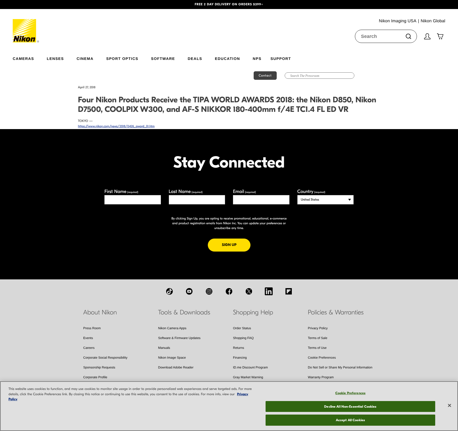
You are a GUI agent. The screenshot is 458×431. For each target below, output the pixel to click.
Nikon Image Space (172, 357)
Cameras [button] (23, 58)
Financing (240, 357)
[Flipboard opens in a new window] (289, 291)
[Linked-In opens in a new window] (269, 291)
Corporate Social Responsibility (105, 357)
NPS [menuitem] (257, 58)
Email (244, 191)
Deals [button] (195, 58)
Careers (89, 348)
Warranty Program (321, 377)
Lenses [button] (55, 58)
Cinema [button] (85, 58)
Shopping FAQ (243, 338)
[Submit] (408, 36)
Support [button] (280, 58)
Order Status (242, 328)
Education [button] (227, 58)
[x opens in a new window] (249, 291)
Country (311, 191)
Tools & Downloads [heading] (184, 312)
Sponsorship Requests (99, 367)
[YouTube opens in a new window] (189, 291)
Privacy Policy (318, 328)
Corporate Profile (95, 377)
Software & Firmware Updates (179, 338)
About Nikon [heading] (100, 312)
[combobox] (386, 36)
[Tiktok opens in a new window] (169, 291)
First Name (121, 191)
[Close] (449, 405)
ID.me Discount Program (250, 367)
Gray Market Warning (248, 377)
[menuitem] (30, 57)
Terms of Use (317, 348)
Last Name (186, 191)
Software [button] (163, 58)
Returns (238, 348)
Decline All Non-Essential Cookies (350, 406)
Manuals (164, 348)
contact (265, 75)
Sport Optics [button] (122, 58)
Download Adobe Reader (175, 367)
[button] (34, 4)
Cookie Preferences (322, 357)
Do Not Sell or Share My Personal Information (340, 367)
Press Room (92, 328)
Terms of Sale (317, 338)
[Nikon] (26, 25)
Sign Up (236, 244)
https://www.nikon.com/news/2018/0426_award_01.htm (116, 126)
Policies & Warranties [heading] (336, 312)
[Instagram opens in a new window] (209, 291)
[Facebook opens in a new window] (229, 291)
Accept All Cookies (350, 420)
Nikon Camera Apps (172, 328)
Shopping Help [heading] (253, 312)
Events (88, 338)
